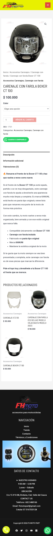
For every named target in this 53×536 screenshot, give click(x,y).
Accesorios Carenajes (20, 72)
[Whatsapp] (36, 530)
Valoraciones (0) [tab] (11, 166)
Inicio (5, 72)
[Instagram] (26, 530)
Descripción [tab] (8, 154)
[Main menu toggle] (48, 5)
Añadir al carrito (24, 120)
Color (5, 103)
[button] (45, 24)
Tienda (26, 430)
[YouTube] (31, 530)
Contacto (26, 434)
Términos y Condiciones (27, 437)
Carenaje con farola (34, 80)
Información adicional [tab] (13, 161)
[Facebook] (17, 530)
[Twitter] (21, 530)
